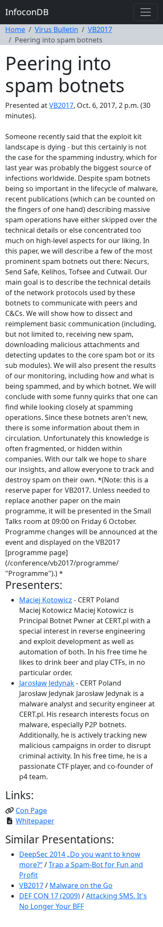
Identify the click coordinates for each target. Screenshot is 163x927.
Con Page (31, 810)
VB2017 (100, 29)
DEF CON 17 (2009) (49, 896)
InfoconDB (27, 12)
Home (15, 29)
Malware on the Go (81, 885)
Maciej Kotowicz (45, 600)
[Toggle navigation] (145, 12)
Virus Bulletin (56, 29)
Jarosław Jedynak (46, 683)
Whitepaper (35, 821)
